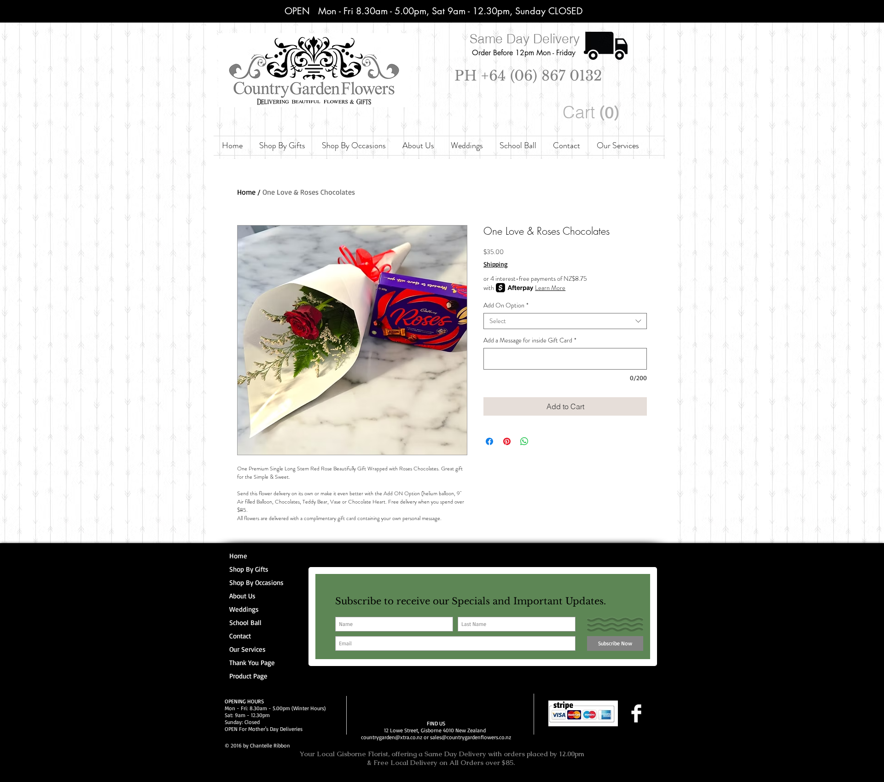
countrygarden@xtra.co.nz (391, 737)
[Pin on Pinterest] (506, 441)
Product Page (248, 676)
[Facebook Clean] (636, 713)
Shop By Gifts (248, 569)
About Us (242, 595)
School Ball (245, 622)
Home (246, 192)
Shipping (495, 264)
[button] (593, 112)
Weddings (244, 609)
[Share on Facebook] (489, 441)
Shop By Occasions (256, 582)
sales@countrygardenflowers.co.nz (470, 737)
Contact (240, 635)
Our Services (247, 649)
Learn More (550, 287)
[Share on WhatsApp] (524, 441)
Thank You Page (252, 662)
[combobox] (565, 321)
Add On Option (506, 305)
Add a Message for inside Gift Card (529, 340)
